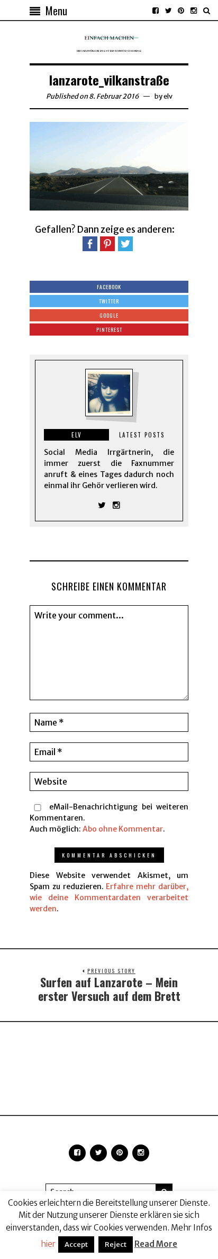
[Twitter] (168, 10)
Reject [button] (115, 1244)
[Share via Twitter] (125, 243)
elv (168, 96)
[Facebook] (155, 10)
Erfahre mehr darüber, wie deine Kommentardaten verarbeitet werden (109, 897)
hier (48, 1244)
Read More (155, 1244)
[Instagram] (193, 10)
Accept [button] (76, 1244)
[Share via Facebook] (90, 243)
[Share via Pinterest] (107, 243)
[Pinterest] (181, 10)
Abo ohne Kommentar (123, 829)
